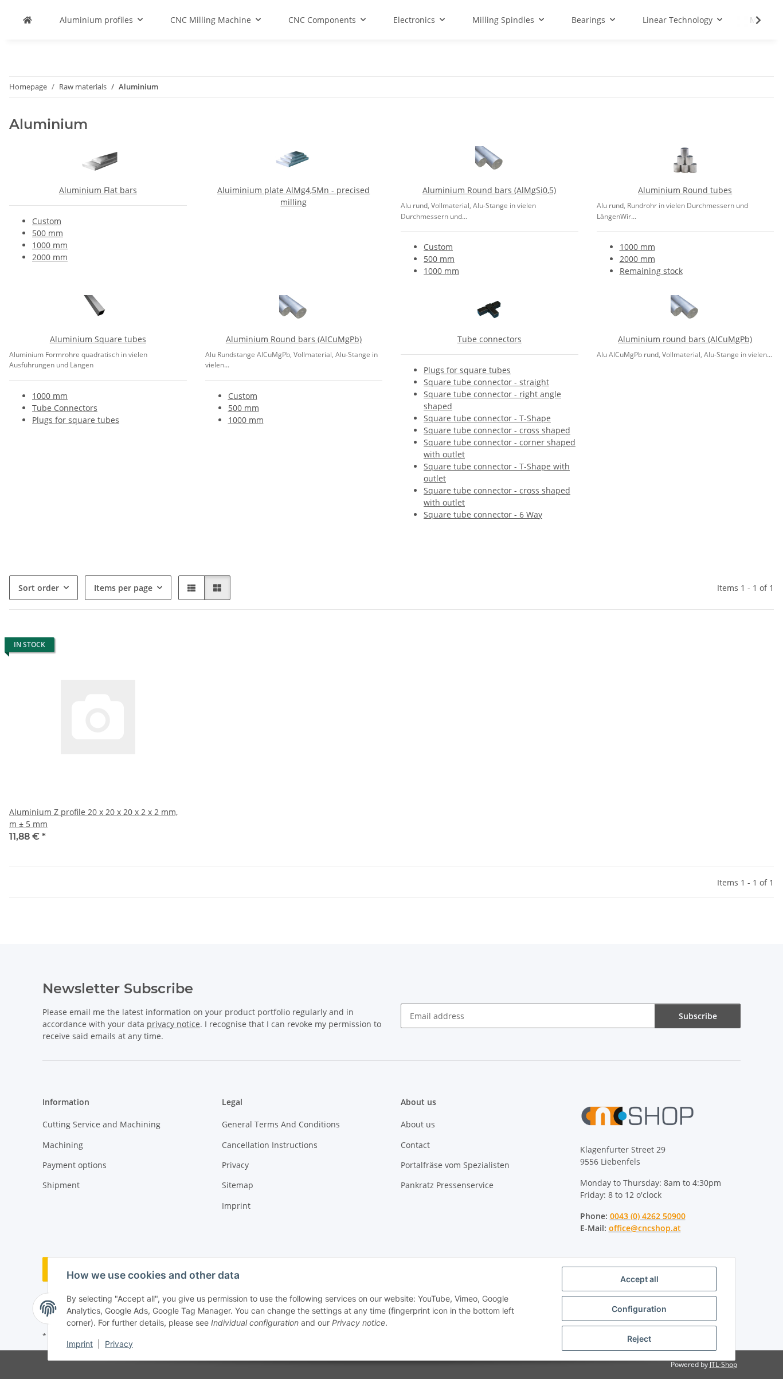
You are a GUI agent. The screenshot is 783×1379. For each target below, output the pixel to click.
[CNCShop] (27, 20)
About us (418, 1124)
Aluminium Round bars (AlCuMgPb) (294, 339)
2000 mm (50, 257)
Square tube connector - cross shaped (497, 430)
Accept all (639, 1279)
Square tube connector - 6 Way (483, 514)
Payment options (74, 1164)
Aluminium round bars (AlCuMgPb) (685, 339)
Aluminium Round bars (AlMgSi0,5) (489, 190)
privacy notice (173, 1023)
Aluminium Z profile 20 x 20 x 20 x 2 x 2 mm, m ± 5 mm (93, 817)
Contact (415, 1144)
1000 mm (50, 245)
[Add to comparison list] (137, 647)
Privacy (119, 1344)
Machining (62, 1144)
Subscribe (698, 1015)
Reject (639, 1338)
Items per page (123, 587)
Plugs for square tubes (75, 419)
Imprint (79, 1344)
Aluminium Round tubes (685, 190)
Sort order (38, 587)
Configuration (639, 1309)
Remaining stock (651, 270)
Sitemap (237, 1185)
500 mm (47, 233)
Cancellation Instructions (270, 1144)
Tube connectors (489, 339)
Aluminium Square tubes (98, 339)
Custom (46, 221)
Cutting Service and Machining (101, 1124)
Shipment (61, 1185)
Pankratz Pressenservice (447, 1185)
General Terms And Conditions (281, 1124)
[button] (751, 20)
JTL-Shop (723, 1364)
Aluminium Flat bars (98, 190)
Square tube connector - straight (486, 382)
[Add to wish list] (167, 647)
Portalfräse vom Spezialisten (455, 1164)
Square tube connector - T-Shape (487, 418)
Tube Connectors (64, 407)
